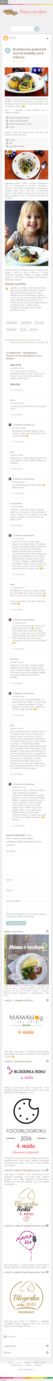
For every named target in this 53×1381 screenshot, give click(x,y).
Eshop (9, 1362)
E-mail (9, 890)
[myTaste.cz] (10, 1336)
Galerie (29, 1365)
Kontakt (37, 1365)
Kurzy (42, 1362)
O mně (18, 1362)
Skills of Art (15, 384)
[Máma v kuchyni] (26, 11)
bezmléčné (26, 322)
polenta (33, 329)
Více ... (4, 2)
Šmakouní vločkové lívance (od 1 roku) (24, 340)
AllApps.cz (30, 1369)
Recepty (27, 1362)
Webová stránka (13, 901)
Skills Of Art (15, 365)
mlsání (23, 329)
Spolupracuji (17, 1365)
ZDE (6, 995)
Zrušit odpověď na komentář (45, 835)
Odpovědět (18, 390)
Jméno (9, 880)
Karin (29, 835)
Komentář (10, 851)
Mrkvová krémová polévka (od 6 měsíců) (28, 342)
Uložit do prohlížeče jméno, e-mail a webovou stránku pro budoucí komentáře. (26, 915)
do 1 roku (39, 322)
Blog (36, 1362)
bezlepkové (12, 322)
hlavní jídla (11, 329)
